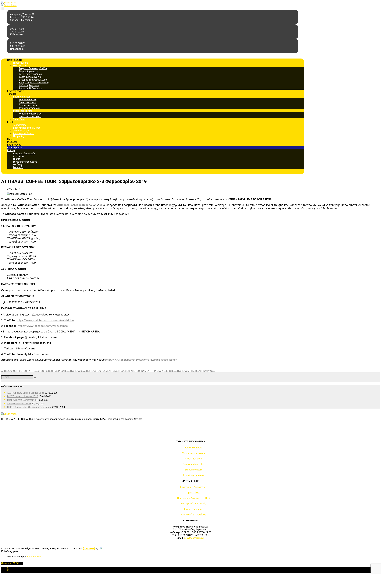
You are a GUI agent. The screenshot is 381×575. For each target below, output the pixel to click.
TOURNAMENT (143, 371)
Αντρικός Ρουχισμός (24, 153)
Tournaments (19, 125)
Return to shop (34, 556)
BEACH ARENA (72, 371)
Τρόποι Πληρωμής (193, 509)
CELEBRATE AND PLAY (19, 403)
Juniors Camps (21, 130)
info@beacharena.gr (194, 538)
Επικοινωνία (14, 144)
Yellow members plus (30, 113)
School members (28, 105)
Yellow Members (193, 447)
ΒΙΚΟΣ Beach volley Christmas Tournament (29, 407)
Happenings (19, 136)
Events (10, 122)
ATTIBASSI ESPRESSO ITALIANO (46, 371)
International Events (23, 133)
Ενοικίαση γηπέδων (29, 108)
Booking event (14, 147)
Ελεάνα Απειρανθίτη (30, 76)
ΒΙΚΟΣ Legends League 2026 (22, 396)
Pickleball (12, 142)
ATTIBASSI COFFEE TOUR (14, 371)
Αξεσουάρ (18, 156)
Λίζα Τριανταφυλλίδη (30, 74)
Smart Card (19, 119)
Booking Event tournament (20, 400)
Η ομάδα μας (20, 65)
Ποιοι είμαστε (14, 60)
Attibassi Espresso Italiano (74, 205)
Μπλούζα (18, 167)
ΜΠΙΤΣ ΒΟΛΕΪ (194, 371)
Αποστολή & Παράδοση (193, 514)
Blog (9, 139)
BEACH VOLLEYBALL (124, 371)
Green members (27, 102)
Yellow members (27, 99)
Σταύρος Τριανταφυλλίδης (33, 79)
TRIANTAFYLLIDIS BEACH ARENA (169, 371)
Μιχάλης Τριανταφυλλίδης (33, 68)
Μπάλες (17, 164)
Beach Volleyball (21, 96)
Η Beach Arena (20, 62)
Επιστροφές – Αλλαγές (193, 503)
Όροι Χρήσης (193, 492)
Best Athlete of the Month (26, 127)
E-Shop (11, 150)
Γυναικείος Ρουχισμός (25, 161)
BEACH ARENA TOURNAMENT (96, 371)
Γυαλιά (16, 159)
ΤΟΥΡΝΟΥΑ (209, 371)
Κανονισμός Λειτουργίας (193, 487)
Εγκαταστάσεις (15, 91)
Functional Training (22, 110)
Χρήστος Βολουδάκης (30, 88)
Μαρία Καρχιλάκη (28, 71)
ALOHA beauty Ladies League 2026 (25, 392)
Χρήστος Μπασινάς (29, 85)
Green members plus (30, 116)
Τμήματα (11, 93)
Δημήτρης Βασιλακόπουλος (34, 82)
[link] (89, 548)
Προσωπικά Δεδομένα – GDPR (193, 498)
